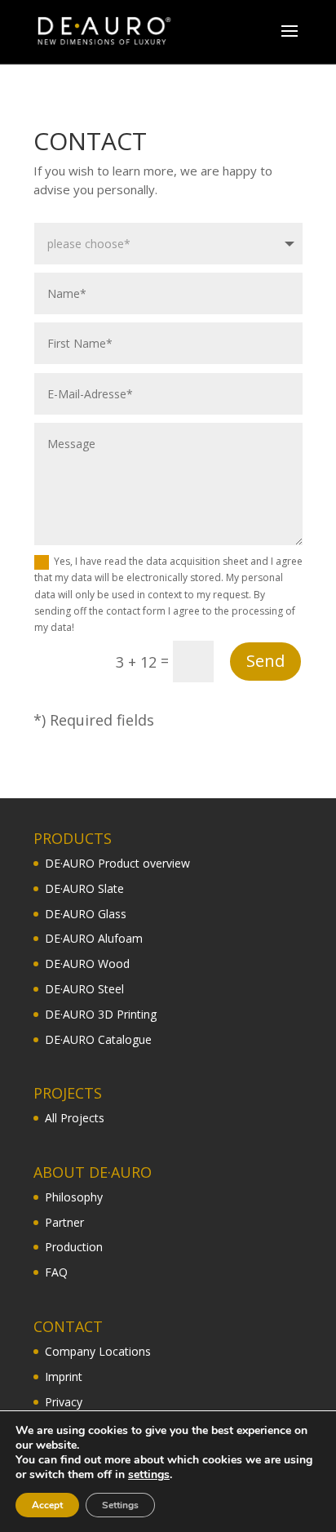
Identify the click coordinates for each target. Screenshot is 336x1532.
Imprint (63, 1376)
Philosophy (74, 1197)
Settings (120, 1505)
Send (265, 661)
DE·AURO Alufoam (94, 938)
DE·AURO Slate (84, 888)
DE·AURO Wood (87, 963)
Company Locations (98, 1351)
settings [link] (149, 1474)
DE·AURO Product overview (117, 863)
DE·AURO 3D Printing (101, 1014)
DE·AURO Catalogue (98, 1039)
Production (74, 1246)
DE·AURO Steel (84, 989)
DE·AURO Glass (85, 913)
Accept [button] (47, 1505)
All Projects (74, 1118)
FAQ (56, 1272)
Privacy (63, 1402)
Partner (64, 1222)
